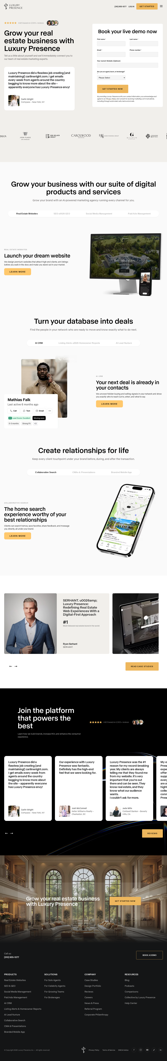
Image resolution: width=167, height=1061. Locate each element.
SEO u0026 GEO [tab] (62, 214)
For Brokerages (52, 997)
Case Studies (91, 980)
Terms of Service (108, 1050)
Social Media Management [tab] (99, 214)
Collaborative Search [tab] (45, 472)
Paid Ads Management (15, 997)
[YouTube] (147, 1050)
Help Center (131, 1003)
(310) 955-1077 (120, 6)
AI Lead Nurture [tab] (124, 343)
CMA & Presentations (15, 1026)
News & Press (92, 1003)
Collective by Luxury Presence (140, 997)
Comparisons (131, 991)
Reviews (152, 833)
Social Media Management (17, 991)
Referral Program (93, 1008)
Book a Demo (149, 955)
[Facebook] (134, 1050)
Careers (89, 997)
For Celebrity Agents (54, 985)
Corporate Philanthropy (96, 1014)
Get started (147, 6)
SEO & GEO (9, 985)
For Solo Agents (52, 980)
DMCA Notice (123, 1050)
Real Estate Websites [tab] (27, 214)
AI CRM (8, 1003)
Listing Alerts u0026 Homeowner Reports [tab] (79, 343)
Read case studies (142, 666)
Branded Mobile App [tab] (121, 472)
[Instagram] (140, 1050)
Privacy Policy (94, 1050)
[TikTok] (154, 1050)
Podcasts (129, 985)
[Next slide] (16, 666)
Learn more (18, 271)
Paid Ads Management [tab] (139, 214)
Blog (127, 980)
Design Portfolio (93, 985)
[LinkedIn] (160, 1050)
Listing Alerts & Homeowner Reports (22, 1008)
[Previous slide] (10, 666)
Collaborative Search (14, 1020)
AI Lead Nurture (12, 1014)
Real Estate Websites (15, 980)
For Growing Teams (54, 991)
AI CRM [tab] (39, 343)
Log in (131, 6)
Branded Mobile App (14, 1031)
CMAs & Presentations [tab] (83, 472)
